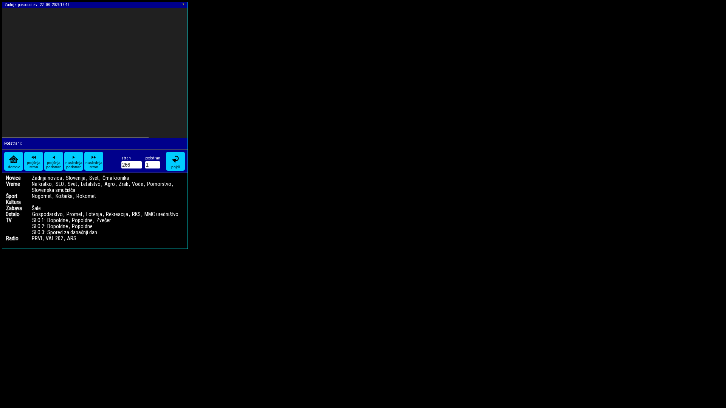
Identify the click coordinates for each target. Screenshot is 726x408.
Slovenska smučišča (53, 190)
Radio (12, 238)
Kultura (13, 202)
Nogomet (42, 196)
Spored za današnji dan (72, 232)
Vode (137, 184)
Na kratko (42, 184)
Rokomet (86, 196)
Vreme (13, 184)
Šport (12, 196)
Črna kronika (115, 178)
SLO (60, 184)
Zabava (14, 208)
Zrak (123, 184)
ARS (71, 238)
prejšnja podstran (54, 165)
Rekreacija (117, 214)
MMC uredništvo (161, 214)
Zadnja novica (47, 178)
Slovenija (75, 178)
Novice (13, 178)
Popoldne (82, 220)
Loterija (94, 214)
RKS (136, 214)
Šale (36, 208)
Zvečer (103, 220)
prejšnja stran (33, 165)
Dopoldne (57, 220)
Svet (94, 178)
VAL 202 (54, 238)
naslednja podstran (73, 165)
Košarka (64, 196)
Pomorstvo (159, 184)
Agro (109, 184)
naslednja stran (93, 165)
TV (9, 220)
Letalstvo (91, 184)
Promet (74, 214)
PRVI (37, 238)
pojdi (175, 167)
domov (14, 167)
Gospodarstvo (47, 214)
